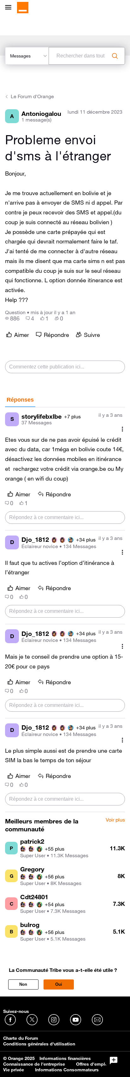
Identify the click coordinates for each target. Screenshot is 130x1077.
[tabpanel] (65, 609)
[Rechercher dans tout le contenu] (115, 56)
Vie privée (13, 1070)
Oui (58, 984)
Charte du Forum (20, 1038)
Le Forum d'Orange (32, 96)
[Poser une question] (113, 1060)
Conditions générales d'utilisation (39, 1044)
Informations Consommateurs (67, 1070)
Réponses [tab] (20, 400)
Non (23, 984)
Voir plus (115, 820)
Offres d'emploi (92, 1064)
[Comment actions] (122, 429)
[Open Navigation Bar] (10, 7)
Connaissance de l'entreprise (34, 1064)
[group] (12, 318)
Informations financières (65, 1058)
